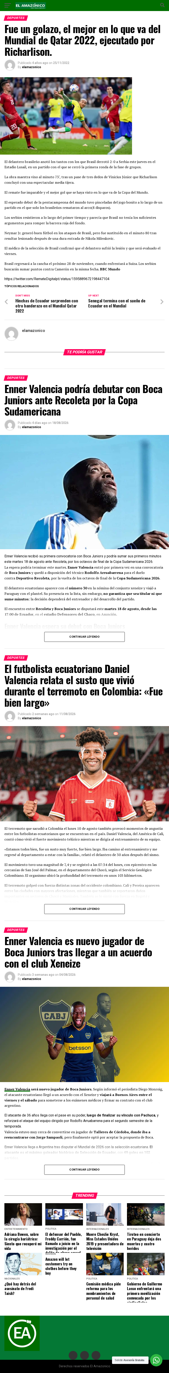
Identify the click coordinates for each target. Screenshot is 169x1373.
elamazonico (31, 67)
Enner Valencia (17, 1089)
